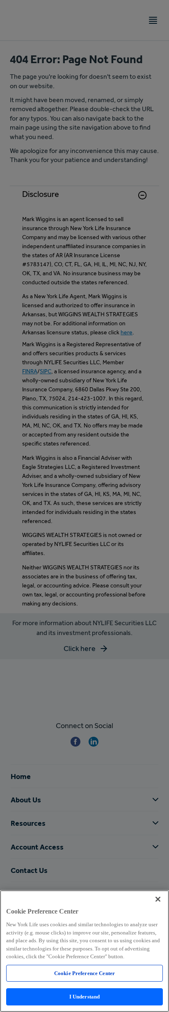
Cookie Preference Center (84, 973)
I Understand (84, 997)
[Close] (158, 899)
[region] (84, 951)
